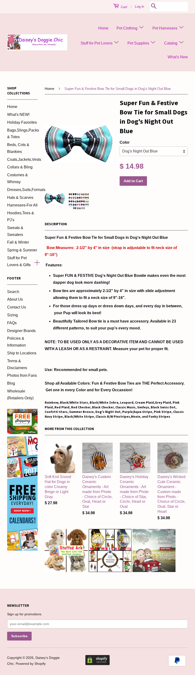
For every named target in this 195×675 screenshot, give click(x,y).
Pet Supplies (138, 43)
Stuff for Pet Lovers (97, 43)
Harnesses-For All (22, 205)
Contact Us (16, 307)
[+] (35, 261)
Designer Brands (21, 331)
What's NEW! (18, 114)
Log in (139, 6)
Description (56, 224)
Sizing (12, 315)
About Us (15, 299)
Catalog (171, 43)
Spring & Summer (22, 250)
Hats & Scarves (20, 198)
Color (125, 142)
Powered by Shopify (31, 663)
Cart (123, 7)
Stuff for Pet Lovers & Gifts (19, 261)
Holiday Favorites (22, 122)
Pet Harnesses (165, 28)
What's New (178, 57)
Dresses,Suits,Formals (26, 190)
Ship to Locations (21, 353)
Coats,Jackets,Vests (24, 159)
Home (103, 28)
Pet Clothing (127, 28)
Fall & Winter (18, 242)
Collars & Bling (20, 167)
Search (13, 292)
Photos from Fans (22, 375)
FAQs (12, 323)
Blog (11, 383)
